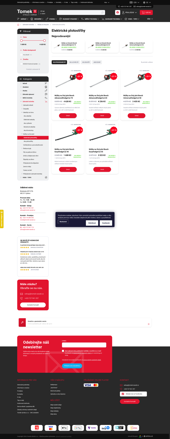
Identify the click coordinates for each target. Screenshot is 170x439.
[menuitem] (23, 19)
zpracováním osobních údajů (82, 353)
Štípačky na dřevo (28, 159)
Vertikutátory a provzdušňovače (33, 145)
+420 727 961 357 (28, 208)
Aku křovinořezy (28, 130)
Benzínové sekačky (29, 127)
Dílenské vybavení (28, 94)
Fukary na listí (27, 170)
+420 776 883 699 (28, 217)
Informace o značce (38, 2)
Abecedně (97, 62)
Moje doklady (54, 411)
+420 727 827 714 (28, 227)
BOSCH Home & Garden (31, 64)
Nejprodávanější (59, 62)
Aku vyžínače (28, 123)
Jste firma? (53, 387)
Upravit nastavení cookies (63, 436)
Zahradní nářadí (28, 105)
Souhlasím (106, 223)
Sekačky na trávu (28, 112)
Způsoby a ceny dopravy (57, 394)
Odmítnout (92, 223)
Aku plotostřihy (28, 141)
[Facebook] (117, 12)
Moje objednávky (55, 408)
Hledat (103, 12)
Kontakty (58, 2)
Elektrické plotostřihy (30, 137)
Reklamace (53, 384)
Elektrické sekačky (29, 119)
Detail (68, 115)
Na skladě (27, 55)
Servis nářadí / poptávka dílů (26, 406)
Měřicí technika (27, 98)
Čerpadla (26, 109)
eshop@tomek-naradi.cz (27, 210)
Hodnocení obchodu (86, 2)
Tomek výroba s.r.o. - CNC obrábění (28, 412)
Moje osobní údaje (55, 405)
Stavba (25, 90)
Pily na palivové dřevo (29, 152)
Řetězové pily (27, 148)
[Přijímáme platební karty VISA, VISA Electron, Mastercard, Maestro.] (51, 428)
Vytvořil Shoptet (133, 436)
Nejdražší (86, 62)
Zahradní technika (28, 101)
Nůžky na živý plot (28, 134)
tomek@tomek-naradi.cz (27, 220)
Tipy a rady (74, 2)
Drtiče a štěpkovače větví (30, 156)
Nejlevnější (74, 62)
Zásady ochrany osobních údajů (27, 409)
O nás (66, 2)
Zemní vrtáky (27, 166)
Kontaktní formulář (33, 305)
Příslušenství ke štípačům (31, 163)
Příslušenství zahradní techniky (32, 174)
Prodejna (50, 2)
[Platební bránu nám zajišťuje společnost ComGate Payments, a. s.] (37, 428)
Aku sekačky (27, 116)
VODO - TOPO (27, 177)
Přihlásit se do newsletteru (72, 366)
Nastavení (63, 221)
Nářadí (25, 83)
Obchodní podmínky (23, 2)
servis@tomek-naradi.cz (27, 229)
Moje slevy (53, 414)
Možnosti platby (55, 391)
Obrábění (26, 87)
